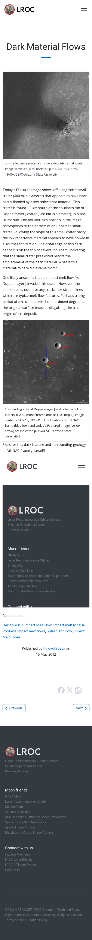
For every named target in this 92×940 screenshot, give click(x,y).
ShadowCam (14, 807)
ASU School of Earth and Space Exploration (35, 817)
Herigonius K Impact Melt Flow (27, 625)
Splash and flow (59, 631)
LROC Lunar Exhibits (19, 860)
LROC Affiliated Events (20, 865)
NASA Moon (13, 796)
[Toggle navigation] (84, 10)
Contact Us (13, 870)
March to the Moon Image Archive (29, 832)
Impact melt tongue (69, 625)
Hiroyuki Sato (54, 648)
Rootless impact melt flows (24, 631)
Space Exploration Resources (25, 822)
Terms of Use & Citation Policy (26, 920)
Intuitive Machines (17, 812)
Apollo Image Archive (20, 827)
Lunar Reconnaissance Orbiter (26, 802)
